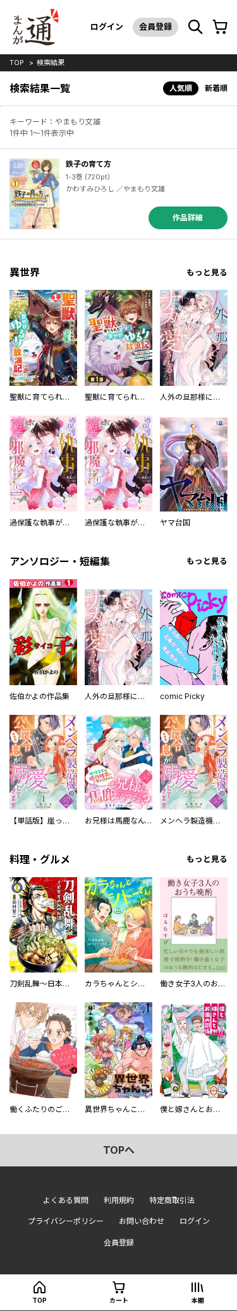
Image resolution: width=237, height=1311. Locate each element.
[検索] (195, 27)
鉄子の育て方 (88, 164)
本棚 (197, 1300)
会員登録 (155, 26)
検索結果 (50, 62)
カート (118, 1300)
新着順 (216, 88)
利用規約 (119, 1200)
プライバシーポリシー (66, 1221)
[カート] (220, 27)
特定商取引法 (172, 1200)
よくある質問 (65, 1200)
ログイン (106, 26)
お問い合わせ (141, 1221)
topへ (119, 1150)
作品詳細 (188, 217)
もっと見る (207, 272)
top (16, 62)
